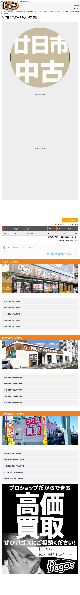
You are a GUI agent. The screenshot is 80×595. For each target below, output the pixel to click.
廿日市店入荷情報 (40, 94)
